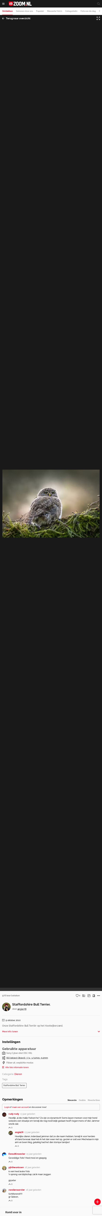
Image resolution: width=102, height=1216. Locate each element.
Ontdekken (7, 11)
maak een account (20, 1107)
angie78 (21, 1009)
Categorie (12, 1074)
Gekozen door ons (24, 11)
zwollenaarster (16, 1190)
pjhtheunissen (16, 1167)
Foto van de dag (88, 11)
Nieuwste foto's (54, 11)
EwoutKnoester (16, 1154)
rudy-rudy (13, 1114)
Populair (40, 11)
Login (6, 1107)
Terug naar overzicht (18, 18)
